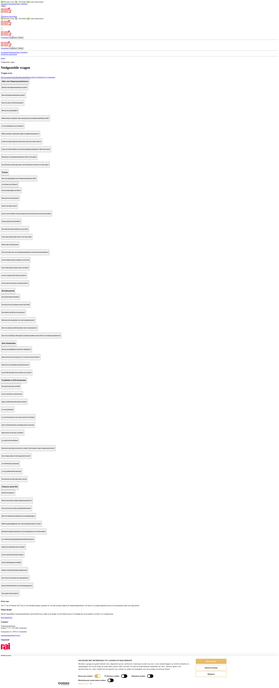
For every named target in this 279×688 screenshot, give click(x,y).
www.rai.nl (39, 135)
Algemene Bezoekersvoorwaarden (24, 570)
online (19, 386)
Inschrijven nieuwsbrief (9, 16)
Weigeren (211, 674)
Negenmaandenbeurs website (16, 235)
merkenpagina (10, 124)
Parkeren (30, 77)
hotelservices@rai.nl (37, 370)
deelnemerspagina (144, 124)
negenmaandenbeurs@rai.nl (10, 172)
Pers (26, 4)
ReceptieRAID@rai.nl (109, 400)
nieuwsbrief (20, 143)
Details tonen (83, 684)
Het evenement (6, 77)
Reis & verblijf (18, 303)
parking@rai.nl (195, 597)
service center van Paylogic (18, 244)
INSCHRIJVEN (6, 618)
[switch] (124, 676)
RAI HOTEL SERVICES (10, 382)
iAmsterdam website (14, 355)
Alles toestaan (211, 661)
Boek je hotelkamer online (10, 374)
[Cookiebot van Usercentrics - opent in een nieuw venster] (63, 683)
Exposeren (4, 4)
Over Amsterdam (49, 77)
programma (56, 139)
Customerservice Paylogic (60, 266)
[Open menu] (2, 29)
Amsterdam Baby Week (16, 4)
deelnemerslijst (11, 149)
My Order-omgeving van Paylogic (30, 223)
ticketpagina (28, 182)
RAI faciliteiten (38, 77)
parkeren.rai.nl (158, 576)
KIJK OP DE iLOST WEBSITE (12, 155)
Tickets (13, 77)
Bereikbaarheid (21, 77)
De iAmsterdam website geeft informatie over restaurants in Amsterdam (25, 366)
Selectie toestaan (211, 668)
